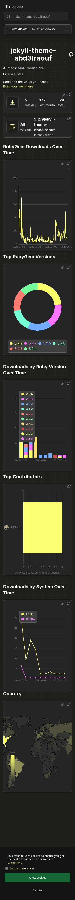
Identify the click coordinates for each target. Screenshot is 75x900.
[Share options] (63, 95)
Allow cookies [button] (37, 877)
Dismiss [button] (37, 890)
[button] (37, 868)
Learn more (15, 862)
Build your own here (18, 86)
